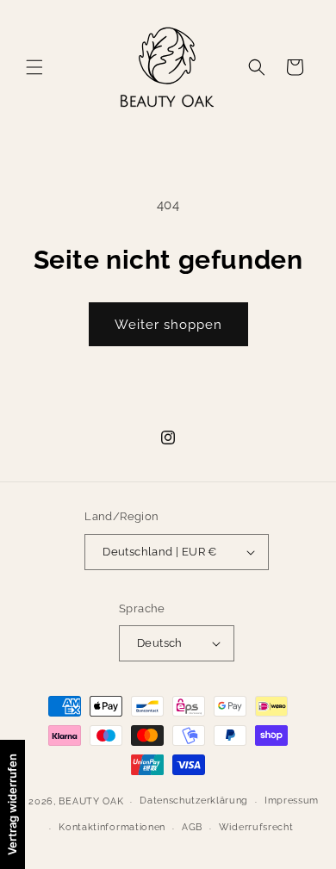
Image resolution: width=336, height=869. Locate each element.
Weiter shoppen (168, 324)
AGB (192, 827)
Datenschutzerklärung (194, 800)
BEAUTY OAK (91, 801)
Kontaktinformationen (112, 827)
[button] (34, 67)
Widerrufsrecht (256, 827)
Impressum (291, 800)
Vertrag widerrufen (12, 804)
